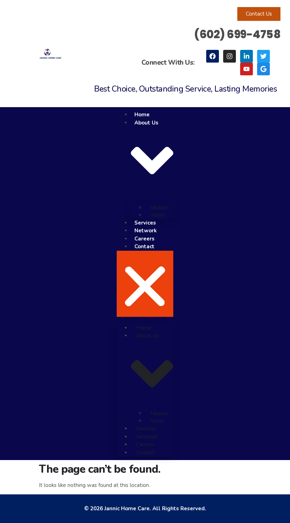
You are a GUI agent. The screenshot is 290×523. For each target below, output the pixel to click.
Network (145, 230)
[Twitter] (263, 56)
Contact (144, 246)
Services (145, 222)
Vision (157, 215)
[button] (145, 284)
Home (142, 114)
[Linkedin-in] (246, 56)
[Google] (263, 69)
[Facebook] (212, 56)
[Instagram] (229, 56)
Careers (144, 238)
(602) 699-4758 (237, 34)
